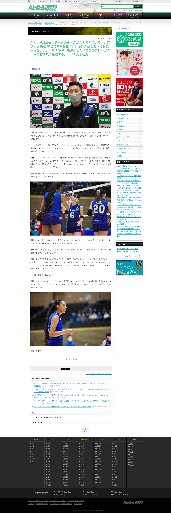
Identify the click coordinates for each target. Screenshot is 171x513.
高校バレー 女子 (124, 148)
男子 (65, 492)
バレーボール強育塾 (122, 28)
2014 (33, 459)
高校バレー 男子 (124, 145)
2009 (49, 485)
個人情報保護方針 (66, 504)
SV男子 (121, 122)
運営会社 (31, 504)
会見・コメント (49, 22)
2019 (33, 451)
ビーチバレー (123, 152)
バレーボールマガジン (35, 22)
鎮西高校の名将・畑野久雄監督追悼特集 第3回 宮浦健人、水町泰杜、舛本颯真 (129, 200)
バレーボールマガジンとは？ (38, 501)
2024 (33, 446)
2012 (33, 461)
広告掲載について (42, 504)
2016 (49, 469)
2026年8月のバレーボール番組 (127, 249)
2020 (33, 448)
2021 (49, 456)
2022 (49, 454)
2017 (33, 454)
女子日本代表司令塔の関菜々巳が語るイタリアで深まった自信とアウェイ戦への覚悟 (62, 407)
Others (121, 156)
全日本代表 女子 (124, 118)
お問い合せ (78, 504)
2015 (33, 456)
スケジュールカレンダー (133, 256)
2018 (49, 464)
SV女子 (121, 126)
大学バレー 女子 (124, 141)
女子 (69, 492)
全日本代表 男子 (124, 115)
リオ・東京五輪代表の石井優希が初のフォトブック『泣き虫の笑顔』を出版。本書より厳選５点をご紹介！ (129, 183)
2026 (33, 443)
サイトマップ (54, 504)
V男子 (121, 130)
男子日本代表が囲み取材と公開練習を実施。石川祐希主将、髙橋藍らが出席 (129, 233)
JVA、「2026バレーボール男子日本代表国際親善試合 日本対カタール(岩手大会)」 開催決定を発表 (129, 207)
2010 (49, 482)
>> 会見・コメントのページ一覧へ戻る (99, 374)
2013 (49, 477)
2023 (49, 451)
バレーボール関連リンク (76, 501)
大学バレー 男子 (124, 137)
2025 (49, 446)
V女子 (121, 133)
